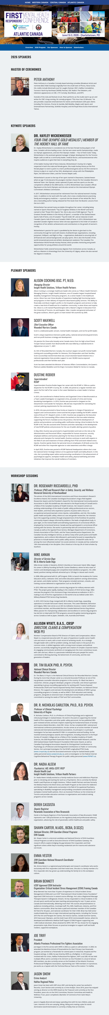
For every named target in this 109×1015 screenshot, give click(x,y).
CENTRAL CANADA (58, 3)
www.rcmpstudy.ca (41, 751)
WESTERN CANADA (40, 3)
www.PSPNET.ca (89, 756)
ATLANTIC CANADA (76, 3)
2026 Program (40, 47)
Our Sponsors (52, 47)
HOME (27, 3)
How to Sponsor (66, 47)
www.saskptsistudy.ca (55, 754)
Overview (29, 47)
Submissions (79, 47)
